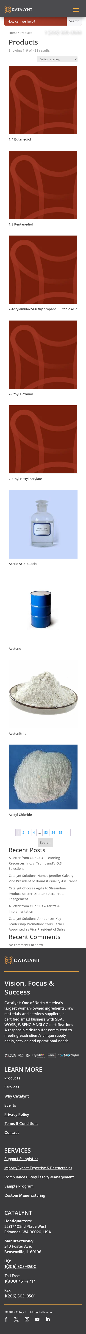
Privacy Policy (16, 1114)
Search (45, 842)
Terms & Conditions (21, 1123)
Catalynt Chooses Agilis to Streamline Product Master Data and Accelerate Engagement (37, 893)
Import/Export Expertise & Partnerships (38, 1168)
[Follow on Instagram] (27, 1319)
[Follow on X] (16, 1319)
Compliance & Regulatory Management (39, 1177)
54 (53, 832)
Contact (11, 1132)
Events (10, 1105)
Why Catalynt (16, 1096)
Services (11, 1087)
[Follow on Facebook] (6, 1319)
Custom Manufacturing (24, 1195)
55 (60, 832)
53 (46, 832)
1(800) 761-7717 (19, 1281)
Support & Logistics (21, 1158)
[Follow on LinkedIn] (48, 1319)
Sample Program (18, 1186)
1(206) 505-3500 (20, 1266)
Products (12, 1078)
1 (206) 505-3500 (63, 33)
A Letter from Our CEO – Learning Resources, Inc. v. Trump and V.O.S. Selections (36, 863)
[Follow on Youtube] (37, 1319)
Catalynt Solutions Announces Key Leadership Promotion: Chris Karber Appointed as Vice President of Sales (37, 924)
